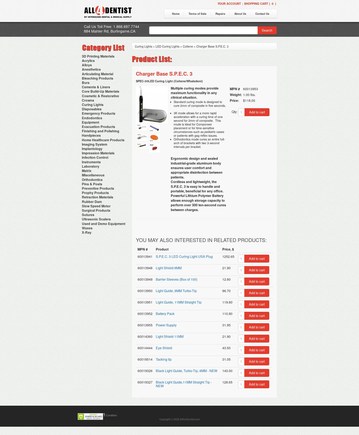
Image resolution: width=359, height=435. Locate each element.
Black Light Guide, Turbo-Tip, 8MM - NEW (186, 370)
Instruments (91, 162)
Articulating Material (97, 74)
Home (176, 14)
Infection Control (95, 157)
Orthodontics (92, 180)
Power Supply (166, 325)
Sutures (88, 215)
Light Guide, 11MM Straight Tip (179, 302)
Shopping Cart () (260, 3)
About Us (240, 14)
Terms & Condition (106, 415)
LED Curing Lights (168, 46)
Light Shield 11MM (169, 336)
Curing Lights (92, 105)
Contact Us (262, 14)
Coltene (188, 46)
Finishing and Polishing (100, 131)
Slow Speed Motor (96, 206)
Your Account (229, 3)
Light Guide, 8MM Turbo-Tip (176, 290)
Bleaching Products (97, 78)
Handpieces (91, 135)
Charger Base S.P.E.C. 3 (212, 46)
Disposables (92, 109)
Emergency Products (98, 113)
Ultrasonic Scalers (96, 219)
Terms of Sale (197, 14)
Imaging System (94, 144)
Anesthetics (91, 69)
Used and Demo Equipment (103, 224)
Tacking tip (164, 359)
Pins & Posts (92, 184)
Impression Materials (98, 153)
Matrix (86, 171)
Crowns (88, 100)
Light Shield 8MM (169, 267)
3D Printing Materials (98, 56)
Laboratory (90, 166)
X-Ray (86, 232)
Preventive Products (98, 188)
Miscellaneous (93, 175)
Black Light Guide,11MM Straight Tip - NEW (184, 384)
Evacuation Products (98, 127)
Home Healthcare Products (103, 140)
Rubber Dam (92, 202)
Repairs (220, 14)
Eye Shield (164, 347)
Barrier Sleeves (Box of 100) (176, 279)
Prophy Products (95, 193)
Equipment (90, 122)
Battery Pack (165, 313)
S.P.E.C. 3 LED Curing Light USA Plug (184, 256)
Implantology (92, 149)
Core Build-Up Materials (100, 91)
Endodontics (92, 118)
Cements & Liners (96, 87)
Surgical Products (96, 210)
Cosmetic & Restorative (100, 96)
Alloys (87, 65)
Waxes (87, 228)
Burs (86, 83)
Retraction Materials (97, 197)
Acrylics (88, 61)
